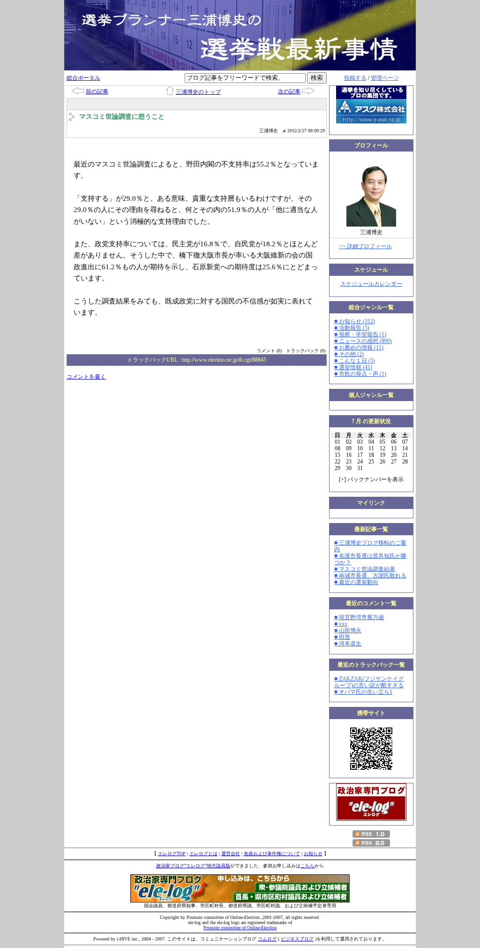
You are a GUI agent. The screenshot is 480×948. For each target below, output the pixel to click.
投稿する (355, 78)
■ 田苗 (342, 637)
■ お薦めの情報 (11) (358, 347)
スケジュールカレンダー (371, 284)
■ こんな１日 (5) (354, 360)
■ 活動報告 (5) (351, 328)
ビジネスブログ (297, 938)
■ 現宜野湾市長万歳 (359, 617)
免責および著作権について (272, 853)
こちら (307, 865)
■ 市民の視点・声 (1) (360, 374)
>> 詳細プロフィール (365, 246)
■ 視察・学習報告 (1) (360, 334)
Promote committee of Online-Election (240, 927)
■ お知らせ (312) (354, 321)
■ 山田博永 (347, 630)
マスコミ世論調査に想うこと (122, 116)
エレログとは (203, 853)
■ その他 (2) (349, 354)
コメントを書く (86, 376)
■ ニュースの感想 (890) (363, 341)
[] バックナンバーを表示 (371, 479)
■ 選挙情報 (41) (353, 367)
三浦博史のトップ (198, 92)
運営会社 (230, 853)
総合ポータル (83, 78)
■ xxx (340, 624)
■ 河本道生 (347, 643)
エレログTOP (172, 853)
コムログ (267, 938)
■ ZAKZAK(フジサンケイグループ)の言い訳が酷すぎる (369, 682)
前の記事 (97, 91)
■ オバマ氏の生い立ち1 (363, 692)
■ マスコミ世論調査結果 (364, 569)
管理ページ (385, 78)
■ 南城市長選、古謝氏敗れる (370, 575)
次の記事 (289, 91)
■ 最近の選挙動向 (356, 582)
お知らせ (313, 853)
